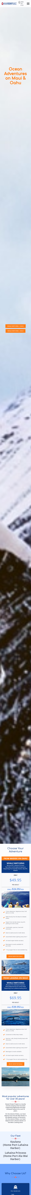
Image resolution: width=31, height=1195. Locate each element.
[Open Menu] (28, 3)
